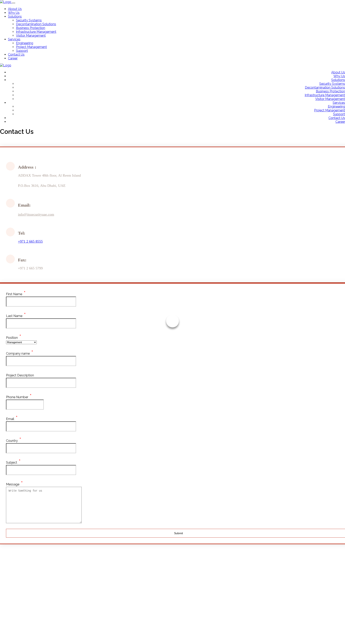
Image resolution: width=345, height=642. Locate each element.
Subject (11, 462)
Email (10, 419)
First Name (14, 294)
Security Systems (29, 20)
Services (14, 39)
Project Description (20, 375)
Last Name (14, 316)
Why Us (14, 13)
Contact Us (16, 54)
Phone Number (17, 397)
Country (12, 441)
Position (12, 338)
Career (13, 58)
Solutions (15, 16)
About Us (15, 9)
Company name (18, 353)
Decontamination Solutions (36, 24)
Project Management (31, 47)
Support (22, 51)
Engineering (24, 43)
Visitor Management (31, 35)
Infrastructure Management (36, 32)
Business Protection (30, 28)
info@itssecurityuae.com (36, 214)
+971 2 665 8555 (30, 241)
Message (12, 484)
